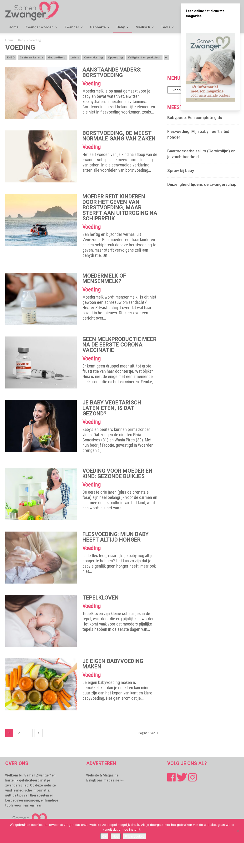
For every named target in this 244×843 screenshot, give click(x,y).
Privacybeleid (134, 836)
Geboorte (98, 27)
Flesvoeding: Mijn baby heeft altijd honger (115, 537)
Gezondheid (57, 57)
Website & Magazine (102, 775)
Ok (104, 836)
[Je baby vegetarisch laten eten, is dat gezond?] (41, 426)
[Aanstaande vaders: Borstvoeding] (41, 93)
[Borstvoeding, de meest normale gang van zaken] (41, 156)
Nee (115, 836)
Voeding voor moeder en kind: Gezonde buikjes (117, 474)
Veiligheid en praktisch (144, 57)
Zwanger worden (39, 27)
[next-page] (39, 733)
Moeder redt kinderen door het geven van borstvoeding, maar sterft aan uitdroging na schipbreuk (119, 207)
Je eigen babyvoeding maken (112, 664)
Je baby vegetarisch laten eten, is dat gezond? (111, 408)
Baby (121, 27)
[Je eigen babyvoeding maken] (41, 684)
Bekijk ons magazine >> (105, 780)
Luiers (75, 57)
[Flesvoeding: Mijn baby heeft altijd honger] (41, 558)
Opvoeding (115, 57)
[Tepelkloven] (41, 621)
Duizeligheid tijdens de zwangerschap (201, 184)
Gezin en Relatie (31, 57)
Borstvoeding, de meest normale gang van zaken (119, 136)
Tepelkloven (100, 598)
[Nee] (238, 830)
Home (14, 27)
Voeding (91, 83)
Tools (165, 27)
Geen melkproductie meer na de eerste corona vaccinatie (119, 344)
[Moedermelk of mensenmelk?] (41, 299)
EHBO (11, 57)
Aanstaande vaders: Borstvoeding (112, 72)
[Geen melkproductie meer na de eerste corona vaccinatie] (41, 362)
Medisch (143, 27)
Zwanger (71, 27)
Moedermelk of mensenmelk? (104, 278)
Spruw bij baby (180, 170)
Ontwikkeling (93, 57)
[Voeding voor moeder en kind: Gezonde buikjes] (41, 494)
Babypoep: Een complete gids (194, 117)
